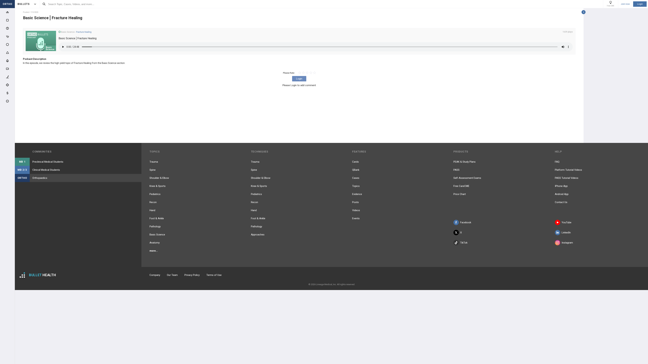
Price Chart (459, 194)
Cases (355, 177)
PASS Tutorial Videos (566, 177)
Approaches (257, 234)
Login (640, 4)
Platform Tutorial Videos (568, 169)
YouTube (566, 222)
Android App (562, 194)
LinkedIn (566, 232)
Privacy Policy (192, 275)
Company (155, 275)
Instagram (567, 242)
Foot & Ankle (157, 218)
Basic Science (157, 234)
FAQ (557, 161)
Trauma (154, 161)
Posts (355, 202)
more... (154, 250)
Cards (355, 161)
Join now (625, 4)
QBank (355, 169)
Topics (356, 186)
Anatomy (155, 242)
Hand (152, 210)
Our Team (172, 275)
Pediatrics (155, 194)
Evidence (357, 194)
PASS (456, 169)
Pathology (155, 226)
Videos (356, 210)
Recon (153, 202)
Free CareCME (461, 186)
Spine (153, 169)
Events (356, 218)
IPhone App (561, 186)
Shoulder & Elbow (159, 177)
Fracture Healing (83, 32)
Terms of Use (214, 275)
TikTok (463, 242)
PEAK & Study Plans (464, 161)
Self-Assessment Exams (467, 177)
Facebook (465, 222)
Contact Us (561, 202)
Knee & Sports (158, 186)
